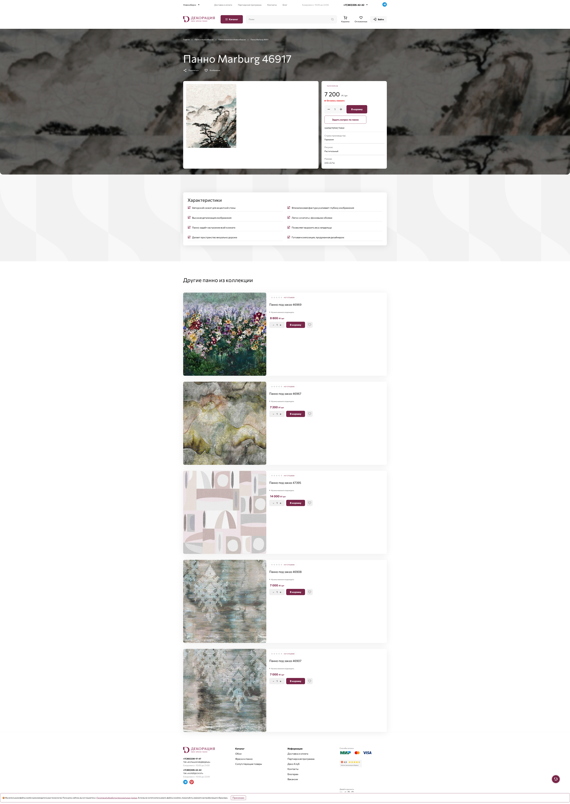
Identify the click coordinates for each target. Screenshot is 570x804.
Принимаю (238, 797)
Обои (238, 753)
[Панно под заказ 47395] (224, 512)
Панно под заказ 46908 (285, 571)
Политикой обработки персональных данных (117, 798)
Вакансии (293, 779)
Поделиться (193, 70)
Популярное (332, 86)
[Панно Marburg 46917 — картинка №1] (211, 116)
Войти (381, 19)
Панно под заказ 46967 (285, 393)
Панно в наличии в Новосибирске (232, 39)
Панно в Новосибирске (204, 39)
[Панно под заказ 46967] (224, 423)
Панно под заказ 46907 (285, 661)
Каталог (233, 19)
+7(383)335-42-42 (353, 4)
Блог (285, 5)
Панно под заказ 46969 (285, 304)
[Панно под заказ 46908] (224, 601)
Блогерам (293, 774)
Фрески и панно (244, 758)
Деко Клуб (294, 763)
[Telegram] (384, 4)
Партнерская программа (249, 5)
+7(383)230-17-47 (192, 758)
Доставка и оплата (223, 5)
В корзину (357, 109)
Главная (186, 39)
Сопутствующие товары (248, 763)
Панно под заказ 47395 (285, 482)
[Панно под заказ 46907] (224, 690)
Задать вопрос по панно (345, 119)
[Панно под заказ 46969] (224, 334)
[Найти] (332, 19)
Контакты (272, 5)
